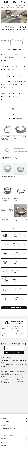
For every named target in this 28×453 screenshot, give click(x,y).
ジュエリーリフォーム (8, 431)
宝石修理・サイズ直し (8, 435)
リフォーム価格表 (5, 421)
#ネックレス (5, 109)
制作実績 (3, 425)
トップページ (4, 415)
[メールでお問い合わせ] (24, 2)
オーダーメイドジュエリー (9, 428)
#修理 (12, 109)
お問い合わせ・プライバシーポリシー (10, 445)
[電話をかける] (27, 2)
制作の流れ (3, 418)
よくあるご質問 (4, 442)
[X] (7, 2)
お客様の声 (3, 438)
